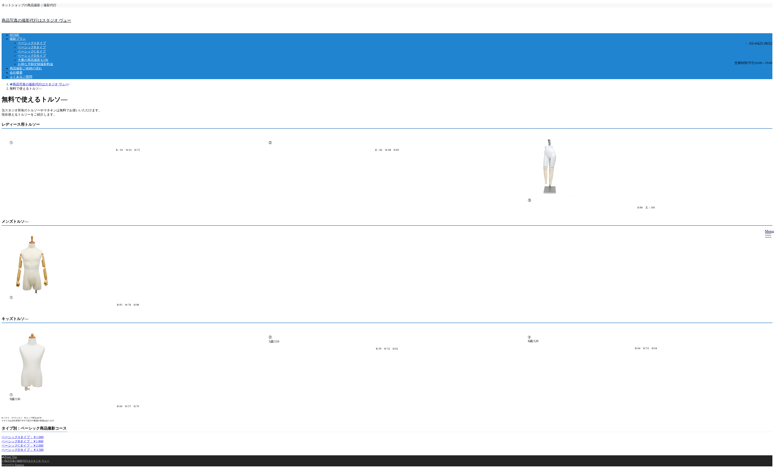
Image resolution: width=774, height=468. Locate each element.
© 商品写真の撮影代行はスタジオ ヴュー (25, 460)
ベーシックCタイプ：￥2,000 (22, 445)
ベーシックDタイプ (32, 55)
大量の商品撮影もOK (33, 60)
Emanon (19, 464)
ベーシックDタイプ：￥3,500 (23, 449)
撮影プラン (18, 38)
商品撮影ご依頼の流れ (26, 68)
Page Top (11, 457)
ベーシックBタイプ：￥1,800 (22, 441)
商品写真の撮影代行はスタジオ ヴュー (36, 20)
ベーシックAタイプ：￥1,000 (23, 437)
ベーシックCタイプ (32, 51)
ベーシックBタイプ (32, 47)
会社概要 (16, 72)
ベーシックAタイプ (32, 43)
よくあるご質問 (21, 77)
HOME (14, 35)
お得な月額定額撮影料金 (35, 64)
